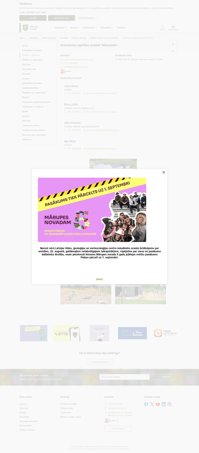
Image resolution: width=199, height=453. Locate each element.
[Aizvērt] (164, 172)
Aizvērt (99, 279)
